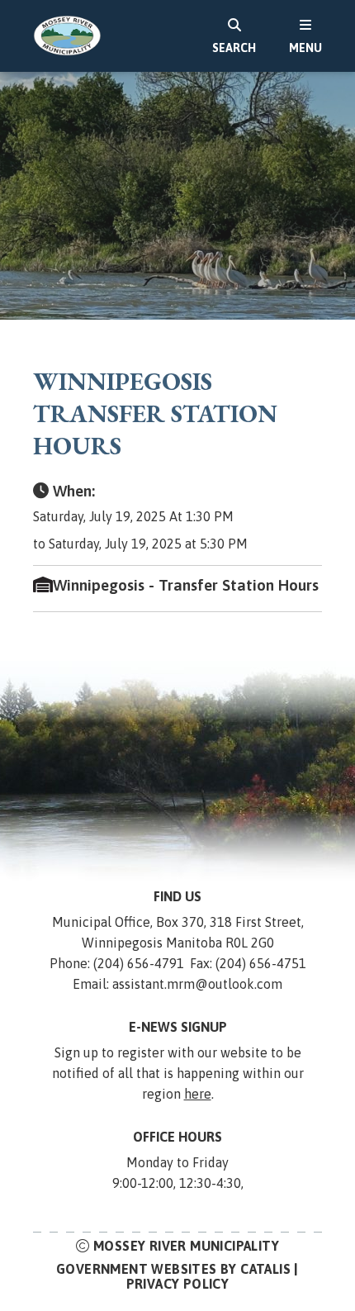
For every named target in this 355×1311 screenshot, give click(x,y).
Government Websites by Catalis (173, 1268)
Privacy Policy (178, 1283)
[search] (234, 35)
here (197, 1093)
